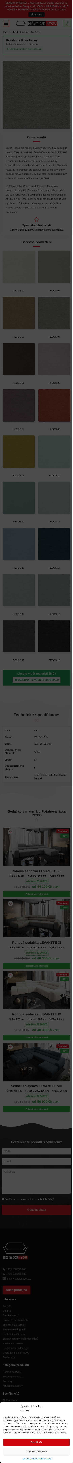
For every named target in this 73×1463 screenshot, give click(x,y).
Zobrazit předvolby (36, 1451)
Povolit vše (36, 1442)
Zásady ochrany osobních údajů (37, 1459)
